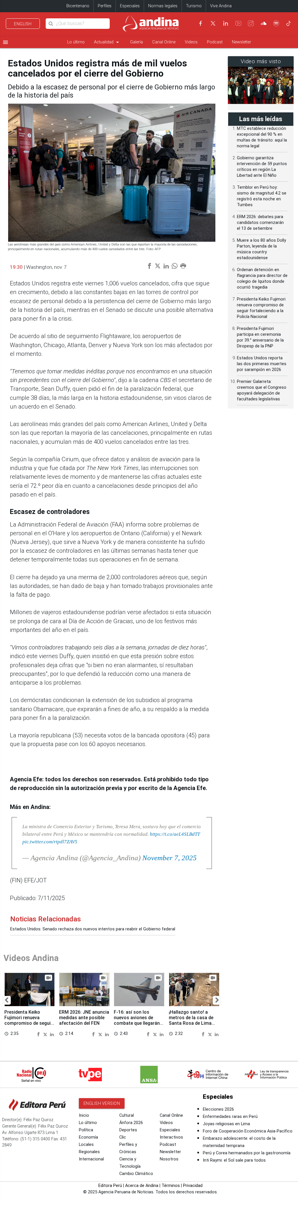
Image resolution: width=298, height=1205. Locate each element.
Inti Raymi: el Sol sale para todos (234, 1160)
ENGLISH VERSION (102, 1103)
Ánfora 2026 (131, 1122)
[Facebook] (200, 23)
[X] (213, 23)
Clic (122, 1137)
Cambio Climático (136, 1173)
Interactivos (171, 1137)
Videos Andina (31, 958)
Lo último (76, 42)
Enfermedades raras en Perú (230, 1116)
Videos (191, 42)
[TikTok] (289, 23)
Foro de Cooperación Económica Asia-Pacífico (247, 1131)
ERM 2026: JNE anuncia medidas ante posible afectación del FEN (84, 1017)
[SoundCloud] (263, 23)
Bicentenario (77, 5)
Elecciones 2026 (218, 1109)
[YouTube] (238, 23)
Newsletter (241, 42)
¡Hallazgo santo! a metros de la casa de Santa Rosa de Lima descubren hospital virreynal (191, 1023)
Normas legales (163, 5)
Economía (88, 1137)
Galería (136, 42)
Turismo (194, 5)
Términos (171, 1185)
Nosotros (169, 1159)
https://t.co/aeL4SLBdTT (175, 834)
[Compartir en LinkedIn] (52, 1033)
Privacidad (193, 1185)
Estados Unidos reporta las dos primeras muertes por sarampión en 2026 (261, 364)
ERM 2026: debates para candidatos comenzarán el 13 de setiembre (260, 222)
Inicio (84, 1115)
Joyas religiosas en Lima (226, 1123)
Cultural (126, 1115)
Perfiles (104, 5)
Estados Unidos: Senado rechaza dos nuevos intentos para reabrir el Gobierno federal (92, 929)
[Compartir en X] (46, 1033)
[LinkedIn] (225, 23)
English (23, 24)
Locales (86, 1144)
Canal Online (163, 42)
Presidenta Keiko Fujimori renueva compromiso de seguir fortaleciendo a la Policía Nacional (28, 1023)
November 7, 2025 (169, 858)
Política (86, 1130)
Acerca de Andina (141, 1185)
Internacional (91, 1159)
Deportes (128, 1130)
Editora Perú (110, 1185)
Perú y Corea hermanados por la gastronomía (246, 1153)
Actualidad (107, 42)
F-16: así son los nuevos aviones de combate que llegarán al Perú (137, 1020)
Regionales (89, 1151)
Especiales (130, 5)
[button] (6, 1000)
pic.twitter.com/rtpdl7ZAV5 (49, 841)
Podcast (215, 42)
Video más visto (261, 61)
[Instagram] (251, 23)
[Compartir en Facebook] (39, 1033)
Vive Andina (221, 5)
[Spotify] (276, 23)
